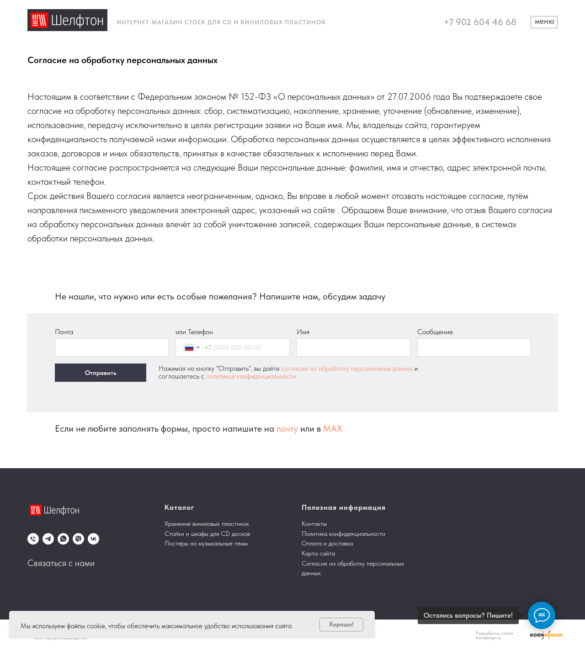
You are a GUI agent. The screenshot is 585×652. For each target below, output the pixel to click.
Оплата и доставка (327, 543)
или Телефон (194, 331)
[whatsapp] (63, 539)
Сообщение (435, 331)
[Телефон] (33, 539)
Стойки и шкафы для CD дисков (207, 533)
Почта (64, 331)
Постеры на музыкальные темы (206, 543)
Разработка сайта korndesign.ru (494, 635)
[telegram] (48, 539)
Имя (303, 331)
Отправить (101, 372)
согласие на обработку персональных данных (348, 368)
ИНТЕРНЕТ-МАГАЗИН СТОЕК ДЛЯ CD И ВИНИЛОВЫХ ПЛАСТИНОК (221, 22)
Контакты (314, 523)
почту (287, 428)
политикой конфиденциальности (251, 376)
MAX (332, 428)
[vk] (93, 539)
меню (544, 21)
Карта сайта (318, 553)
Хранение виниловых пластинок (207, 523)
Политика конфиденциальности (343, 533)
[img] (67, 20)
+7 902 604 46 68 (480, 21)
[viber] (78, 539)
